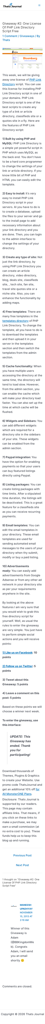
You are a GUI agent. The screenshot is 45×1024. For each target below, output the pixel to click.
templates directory (15, 321)
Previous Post (22, 855)
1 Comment (9, 36)
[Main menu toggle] (39, 5)
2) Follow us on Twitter (17, 666)
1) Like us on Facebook (17, 652)
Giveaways (27, 36)
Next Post (22, 865)
